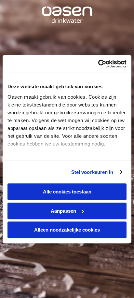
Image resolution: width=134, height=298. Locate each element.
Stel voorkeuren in (92, 172)
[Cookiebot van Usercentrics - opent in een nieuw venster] (98, 64)
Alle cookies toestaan (67, 191)
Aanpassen (63, 211)
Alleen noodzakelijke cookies (67, 230)
